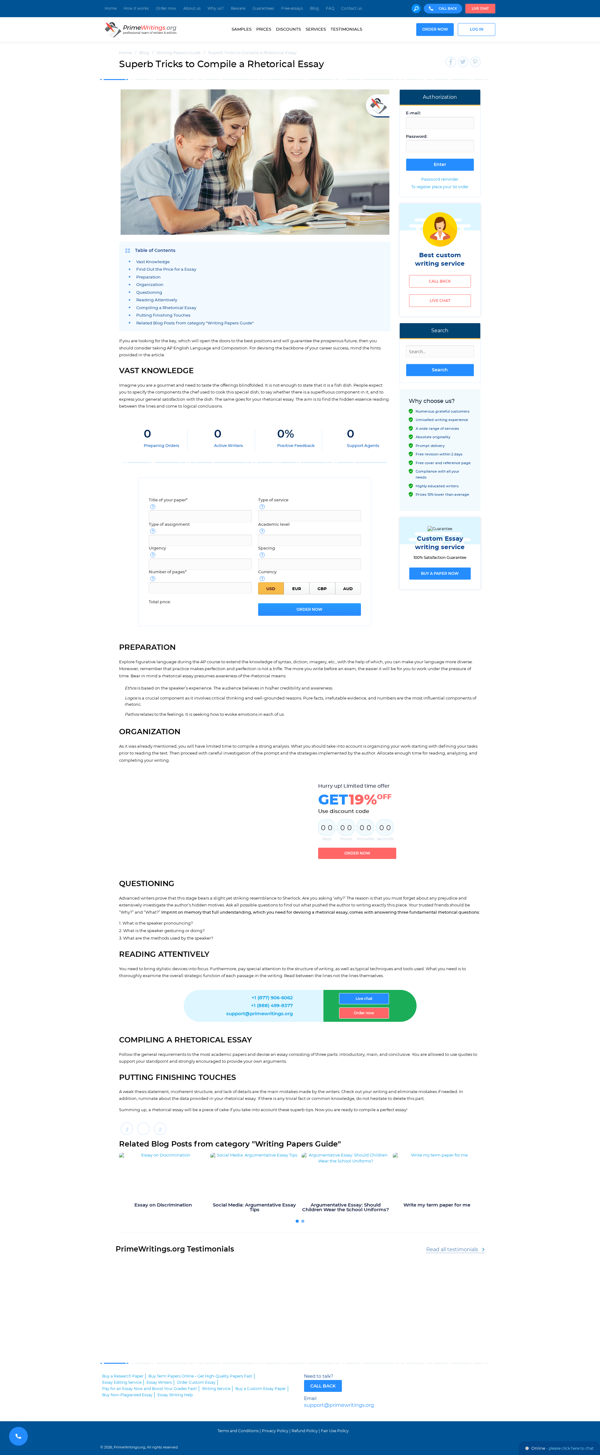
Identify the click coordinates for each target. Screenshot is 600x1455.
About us (192, 8)
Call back (440, 281)
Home (111, 8)
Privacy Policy (275, 1431)
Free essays (292, 8)
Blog (314, 8)
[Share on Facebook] (127, 1128)
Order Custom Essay (196, 1382)
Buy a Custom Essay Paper (260, 1389)
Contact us (351, 8)
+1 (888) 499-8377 (272, 1005)
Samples (242, 29)
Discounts (288, 29)
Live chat (480, 8)
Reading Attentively (156, 300)
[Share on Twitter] (143, 1128)
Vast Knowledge (153, 262)
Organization (149, 285)
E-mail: (413, 113)
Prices (263, 29)
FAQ (330, 8)
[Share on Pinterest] (160, 1128)
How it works (136, 8)
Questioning (149, 293)
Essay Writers (159, 1382)
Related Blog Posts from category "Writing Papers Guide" (195, 323)
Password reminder (439, 179)
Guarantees (263, 8)
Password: (416, 137)
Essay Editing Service (122, 1382)
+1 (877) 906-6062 (272, 998)
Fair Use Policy (335, 1431)
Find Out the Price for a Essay (166, 270)
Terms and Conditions (238, 1431)
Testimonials (346, 29)
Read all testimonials (452, 1249)
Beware (238, 8)
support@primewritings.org (259, 1013)
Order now (166, 8)
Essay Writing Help (175, 1395)
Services (316, 29)
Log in (476, 29)
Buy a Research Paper (122, 1376)
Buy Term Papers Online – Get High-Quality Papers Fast (200, 1376)
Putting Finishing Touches (163, 316)
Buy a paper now (440, 573)
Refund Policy (305, 1431)
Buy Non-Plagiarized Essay (127, 1395)
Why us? (216, 8)
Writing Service (216, 1389)
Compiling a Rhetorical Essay (166, 308)
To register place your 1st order (439, 187)
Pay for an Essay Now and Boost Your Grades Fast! (149, 1389)
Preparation (148, 277)
